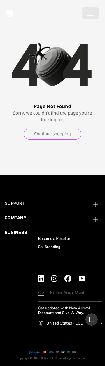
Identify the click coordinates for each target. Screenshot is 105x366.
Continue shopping (52, 134)
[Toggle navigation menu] (90, 13)
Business (16, 232)
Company (15, 218)
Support (15, 203)
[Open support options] (91, 319)
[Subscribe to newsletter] (41, 293)
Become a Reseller (54, 239)
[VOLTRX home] (9, 13)
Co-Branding (49, 247)
